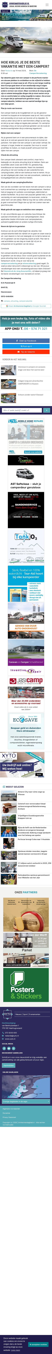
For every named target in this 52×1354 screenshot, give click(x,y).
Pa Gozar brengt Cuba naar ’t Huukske (34, 839)
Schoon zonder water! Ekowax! (30, 394)
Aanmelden (9, 1065)
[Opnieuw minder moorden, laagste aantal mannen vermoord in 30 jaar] (9, 855)
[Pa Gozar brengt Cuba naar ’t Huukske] (9, 843)
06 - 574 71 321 (35, 328)
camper (7, 301)
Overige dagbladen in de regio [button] (15, 1101)
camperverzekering (9, 263)
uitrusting (14, 301)
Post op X (27, 346)
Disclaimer (6, 1113)
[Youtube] (9, 1048)
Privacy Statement (9, 1117)
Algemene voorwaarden (11, 1109)
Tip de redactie (28, 352)
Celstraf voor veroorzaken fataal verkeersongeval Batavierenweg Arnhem (32, 806)
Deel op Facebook (27, 341)
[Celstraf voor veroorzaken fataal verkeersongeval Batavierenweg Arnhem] (9, 807)
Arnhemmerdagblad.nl (19, 4)
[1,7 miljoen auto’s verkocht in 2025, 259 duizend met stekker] (9, 867)
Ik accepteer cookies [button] (38, 1344)
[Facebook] (4, 1048)
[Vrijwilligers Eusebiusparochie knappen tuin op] (9, 819)
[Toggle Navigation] (47, 5)
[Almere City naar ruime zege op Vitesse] (9, 795)
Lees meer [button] (15, 1350)
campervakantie (25, 301)
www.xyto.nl (10, 1039)
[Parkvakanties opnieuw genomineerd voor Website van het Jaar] (9, 879)
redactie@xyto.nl (12, 1036)
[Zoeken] (46, 410)
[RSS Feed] (13, 1048)
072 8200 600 (11, 1033)
